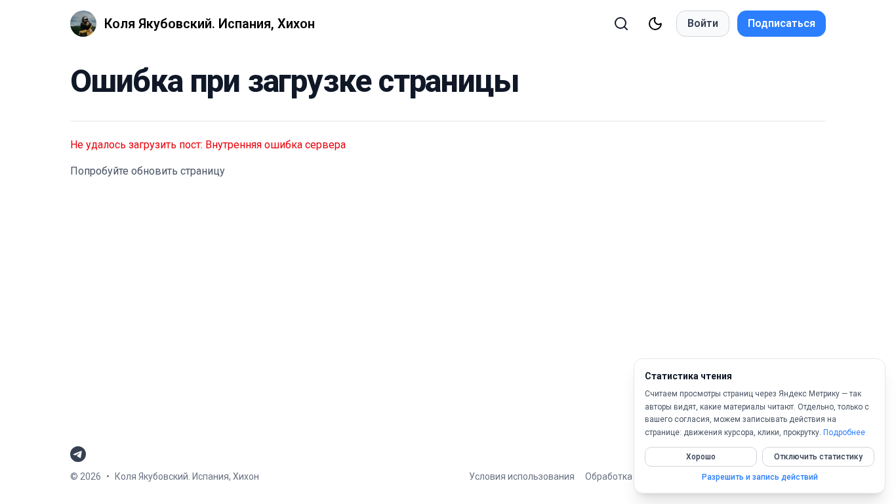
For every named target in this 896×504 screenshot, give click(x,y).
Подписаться (781, 23)
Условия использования (522, 476)
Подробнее (844, 432)
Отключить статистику (818, 456)
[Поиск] (621, 23)
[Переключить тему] (655, 23)
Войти (702, 23)
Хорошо (701, 456)
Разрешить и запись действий (760, 477)
